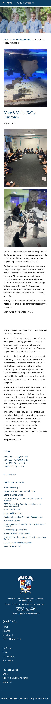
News (13, 40)
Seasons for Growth (12, 546)
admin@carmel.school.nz (28, 613)
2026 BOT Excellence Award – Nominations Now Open (25, 538)
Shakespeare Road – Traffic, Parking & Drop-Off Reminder (24, 525)
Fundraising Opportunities (15, 530)
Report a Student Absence (15, 677)
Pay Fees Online (10, 669)
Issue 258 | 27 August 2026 (16, 456)
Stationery (8, 660)
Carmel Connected (12, 639)
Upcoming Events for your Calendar (19, 491)
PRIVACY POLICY (42, 698)
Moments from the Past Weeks (17, 533)
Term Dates (8, 656)
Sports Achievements (13, 513)
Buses (5, 652)
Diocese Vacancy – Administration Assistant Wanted (23, 499)
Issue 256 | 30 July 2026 (14, 463)
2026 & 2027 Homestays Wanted (18, 542)
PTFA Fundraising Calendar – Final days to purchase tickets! (22, 505)
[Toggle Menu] (3, 3)
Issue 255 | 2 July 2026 (14, 466)
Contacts (7, 681)
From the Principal (12, 487)
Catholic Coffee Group (13, 495)
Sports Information (12, 509)
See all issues (10, 474)
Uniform (7, 648)
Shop (5, 673)
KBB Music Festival (12, 520)
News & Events (24, 40)
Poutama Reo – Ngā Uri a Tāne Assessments (23, 517)
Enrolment (8, 634)
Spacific (28, 698)
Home (6, 40)
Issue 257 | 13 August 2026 (16, 460)
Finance (6, 630)
